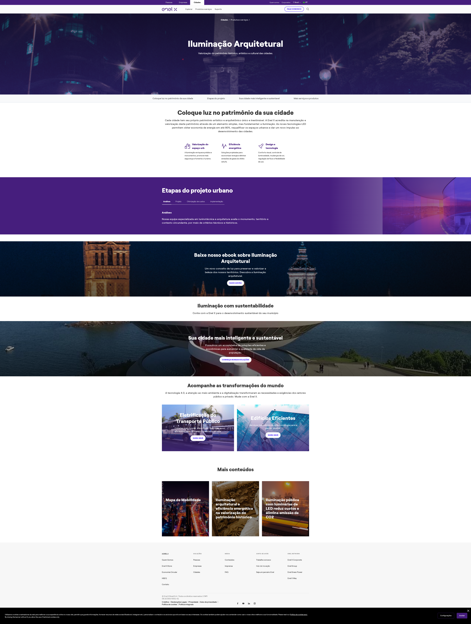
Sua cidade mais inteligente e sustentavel (259, 98)
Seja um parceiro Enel (265, 572)
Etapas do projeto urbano (197, 190)
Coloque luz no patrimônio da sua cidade (173, 98)
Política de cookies (169, 604)
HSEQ (164, 578)
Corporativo (286, 2)
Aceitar (462, 616)
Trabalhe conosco (263, 560)
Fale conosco (294, 9)
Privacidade (193, 602)
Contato (165, 584)
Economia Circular (169, 572)
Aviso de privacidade (208, 602)
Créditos (165, 602)
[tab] (166, 202)
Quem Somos (167, 560)
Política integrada (186, 604)
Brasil (297, 2)
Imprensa (229, 566)
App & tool (201, 37)
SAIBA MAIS (198, 438)
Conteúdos (229, 560)
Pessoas (196, 560)
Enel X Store (167, 566)
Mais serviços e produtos (306, 98)
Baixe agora (235, 283)
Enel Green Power (295, 572)
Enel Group (292, 566)
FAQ (226, 572)
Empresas (197, 566)
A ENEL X (165, 554)
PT (306, 2)
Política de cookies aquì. (298, 615)
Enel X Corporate (295, 560)
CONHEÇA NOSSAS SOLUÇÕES (235, 360)
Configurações (446, 616)
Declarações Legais (179, 602)
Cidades (196, 572)
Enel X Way (292, 578)
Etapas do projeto (216, 98)
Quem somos (274, 2)
